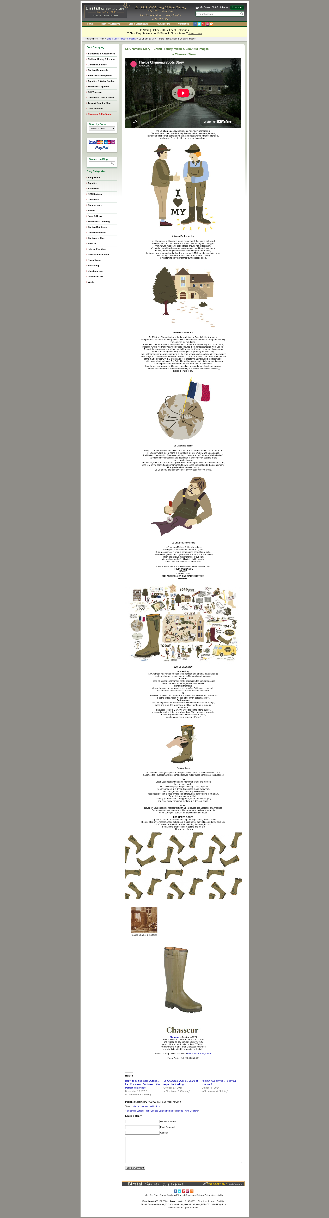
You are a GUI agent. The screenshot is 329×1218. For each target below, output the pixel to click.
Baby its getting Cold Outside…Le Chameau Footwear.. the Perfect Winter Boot (142, 1084)
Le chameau (143, 1106)
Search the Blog (98, 159)
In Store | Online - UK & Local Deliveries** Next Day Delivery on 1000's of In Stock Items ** (164, 32)
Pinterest (203, 24)
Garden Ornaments (98, 70)
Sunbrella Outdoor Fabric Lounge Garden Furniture (151, 1111)
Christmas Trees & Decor (101, 97)
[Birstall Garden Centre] (107, 10)
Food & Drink (95, 216)
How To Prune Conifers (187, 1111)
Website (164, 1133)
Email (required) (167, 1127)
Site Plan (154, 1195)
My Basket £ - (213, 7)
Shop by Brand (98, 124)
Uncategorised (95, 271)
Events (91, 210)
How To (92, 243)
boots (133, 1106)
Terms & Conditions (186, 1195)
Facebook (195, 24)
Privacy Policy (203, 1195)
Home (90, 24)
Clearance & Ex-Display (100, 114)
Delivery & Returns (110, 24)
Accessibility (217, 1195)
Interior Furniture (97, 249)
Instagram (207, 24)
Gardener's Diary (97, 238)
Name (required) (168, 1121)
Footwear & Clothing (99, 221)
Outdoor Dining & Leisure (101, 59)
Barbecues (93, 188)
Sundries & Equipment (100, 75)
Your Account (163, 24)
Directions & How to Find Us (211, 1201)
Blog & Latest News (138, 24)
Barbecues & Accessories (101, 53)
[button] (144, 922)
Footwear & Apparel (98, 86)
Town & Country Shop (99, 103)
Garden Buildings (97, 64)
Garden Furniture (97, 232)
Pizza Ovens (94, 260)
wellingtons (155, 1106)
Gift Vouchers (95, 92)
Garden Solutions (168, 1195)
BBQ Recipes (95, 194)
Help (146, 1195)
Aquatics (92, 183)
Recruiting (93, 265)
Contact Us (183, 24)
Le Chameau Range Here (199, 1053)
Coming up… (95, 205)
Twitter (199, 24)
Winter (91, 282)
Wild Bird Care (95, 276)
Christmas (132, 39)
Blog (211, 24)
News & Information (98, 254)
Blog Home (94, 177)
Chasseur (175, 1037)
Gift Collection (95, 108)
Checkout (237, 7)
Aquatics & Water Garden (101, 81)
